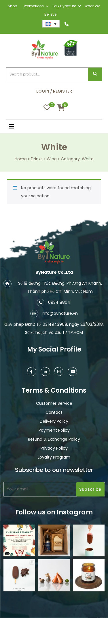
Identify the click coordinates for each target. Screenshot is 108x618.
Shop (12, 5)
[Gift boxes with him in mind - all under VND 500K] (54, 540)
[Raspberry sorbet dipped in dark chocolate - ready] (89, 540)
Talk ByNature (64, 5)
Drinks (37, 159)
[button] (18, 127)
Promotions (34, 5)
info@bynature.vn (60, 313)
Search (95, 74)
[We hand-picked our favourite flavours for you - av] (19, 575)
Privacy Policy (54, 448)
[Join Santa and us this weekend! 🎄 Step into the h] (19, 540)
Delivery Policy (54, 421)
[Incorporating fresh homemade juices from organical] (54, 575)
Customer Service (54, 403)
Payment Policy (54, 430)
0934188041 (59, 302)
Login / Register (54, 91)
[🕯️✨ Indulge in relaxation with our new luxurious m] (89, 575)
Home (21, 159)
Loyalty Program (54, 457)
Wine (52, 159)
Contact (54, 412)
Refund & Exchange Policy (54, 439)
